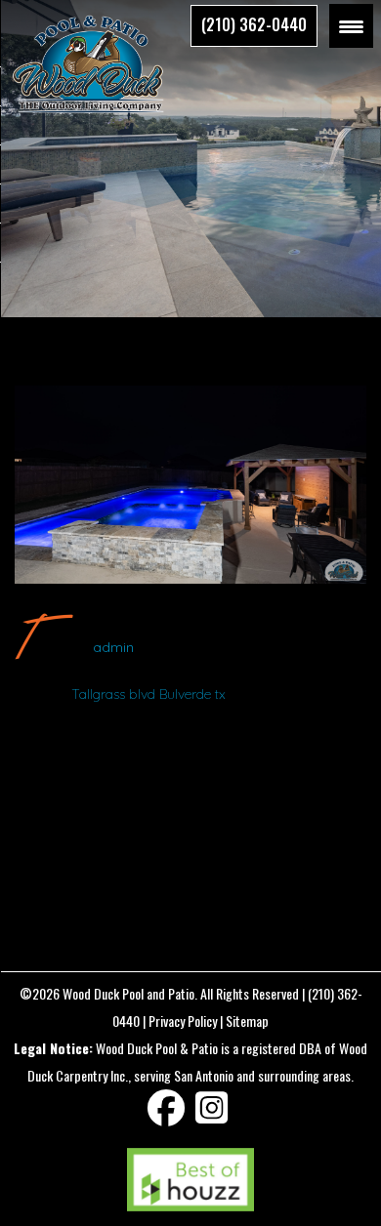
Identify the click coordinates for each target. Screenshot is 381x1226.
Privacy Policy (182, 1020)
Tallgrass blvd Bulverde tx (148, 694)
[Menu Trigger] (351, 26)
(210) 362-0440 (254, 24)
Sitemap (247, 1020)
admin (113, 647)
